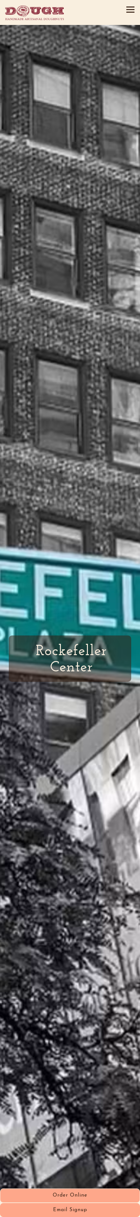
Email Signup (70, 1210)
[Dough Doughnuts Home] (34, 12)
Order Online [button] (70, 1195)
